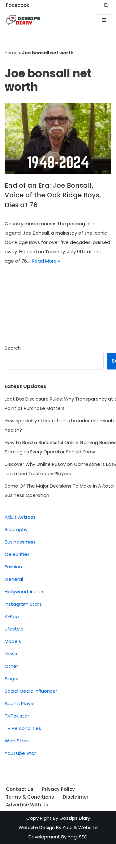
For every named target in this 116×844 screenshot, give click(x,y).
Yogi (66, 827)
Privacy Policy (58, 789)
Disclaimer (75, 797)
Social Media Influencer (31, 691)
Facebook (17, 5)
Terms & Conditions (30, 797)
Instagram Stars (23, 604)
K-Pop (12, 616)
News (11, 653)
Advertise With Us (27, 804)
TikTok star (17, 716)
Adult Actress (20, 517)
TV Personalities (23, 728)
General (14, 579)
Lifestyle (14, 629)
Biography (16, 529)
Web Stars (17, 740)
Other (11, 666)
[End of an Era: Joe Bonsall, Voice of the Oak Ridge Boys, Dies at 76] (58, 138)
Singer (12, 678)
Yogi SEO (78, 836)
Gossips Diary (74, 818)
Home (11, 53)
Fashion (13, 566)
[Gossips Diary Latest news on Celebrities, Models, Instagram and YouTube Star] (23, 20)
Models (13, 641)
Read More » (46, 261)
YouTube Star (20, 753)
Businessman (20, 542)
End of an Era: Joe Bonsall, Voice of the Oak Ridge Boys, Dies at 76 (53, 195)
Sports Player (20, 703)
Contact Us (19, 789)
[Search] (106, 5)
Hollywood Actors (25, 591)
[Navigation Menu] (104, 20)
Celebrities (17, 554)
